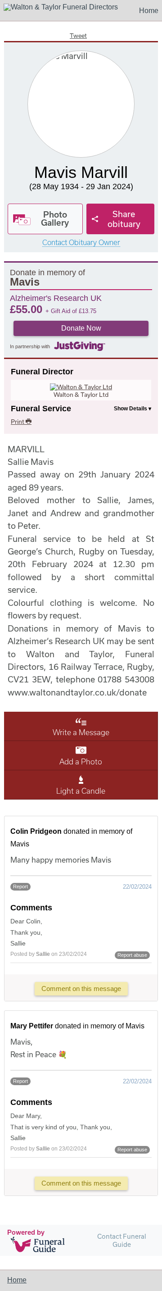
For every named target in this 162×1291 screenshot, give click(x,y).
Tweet (78, 35)
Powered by (26, 1232)
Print (18, 421)
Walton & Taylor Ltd (81, 394)
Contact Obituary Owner (81, 242)
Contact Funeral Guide (121, 1240)
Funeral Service (41, 408)
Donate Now (81, 328)
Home (148, 10)
